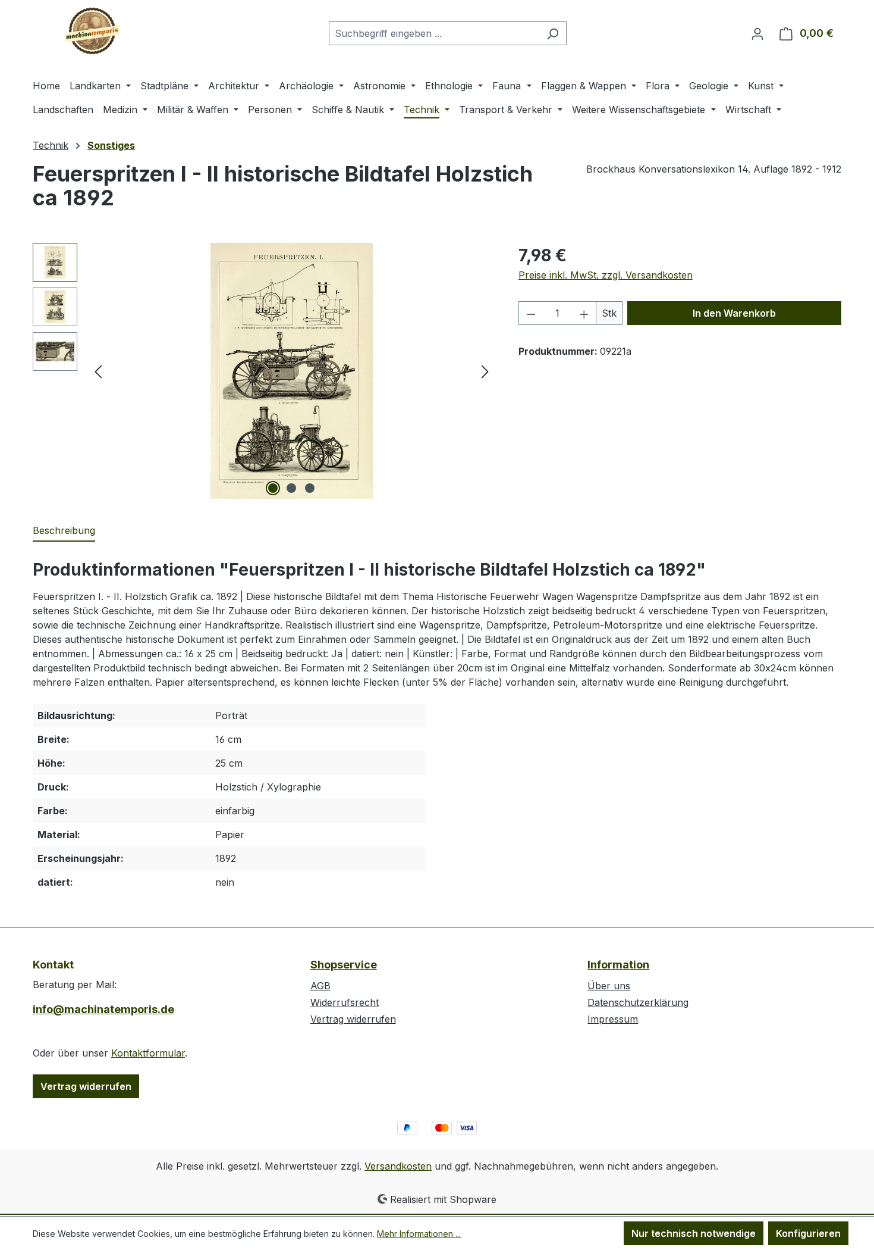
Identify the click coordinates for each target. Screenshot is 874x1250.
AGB (320, 986)
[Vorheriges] (98, 371)
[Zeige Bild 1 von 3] (273, 488)
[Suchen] (553, 33)
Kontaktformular (148, 1053)
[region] (264, 371)
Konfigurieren (808, 1233)
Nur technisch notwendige (693, 1233)
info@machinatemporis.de (103, 1009)
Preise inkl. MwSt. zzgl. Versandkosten (605, 275)
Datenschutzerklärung (637, 1002)
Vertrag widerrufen (85, 1086)
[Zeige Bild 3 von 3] (310, 488)
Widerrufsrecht (344, 1002)
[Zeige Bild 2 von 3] (291, 488)
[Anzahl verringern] (530, 313)
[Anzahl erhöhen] (584, 313)
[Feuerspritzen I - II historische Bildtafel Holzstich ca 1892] (291, 371)
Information (618, 964)
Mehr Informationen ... (419, 1234)
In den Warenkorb (734, 313)
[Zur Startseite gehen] (92, 31)
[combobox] (434, 33)
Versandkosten (398, 1166)
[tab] (64, 531)
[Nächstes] (485, 371)
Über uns (608, 986)
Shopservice (343, 964)
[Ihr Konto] (757, 33)
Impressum (612, 1019)
